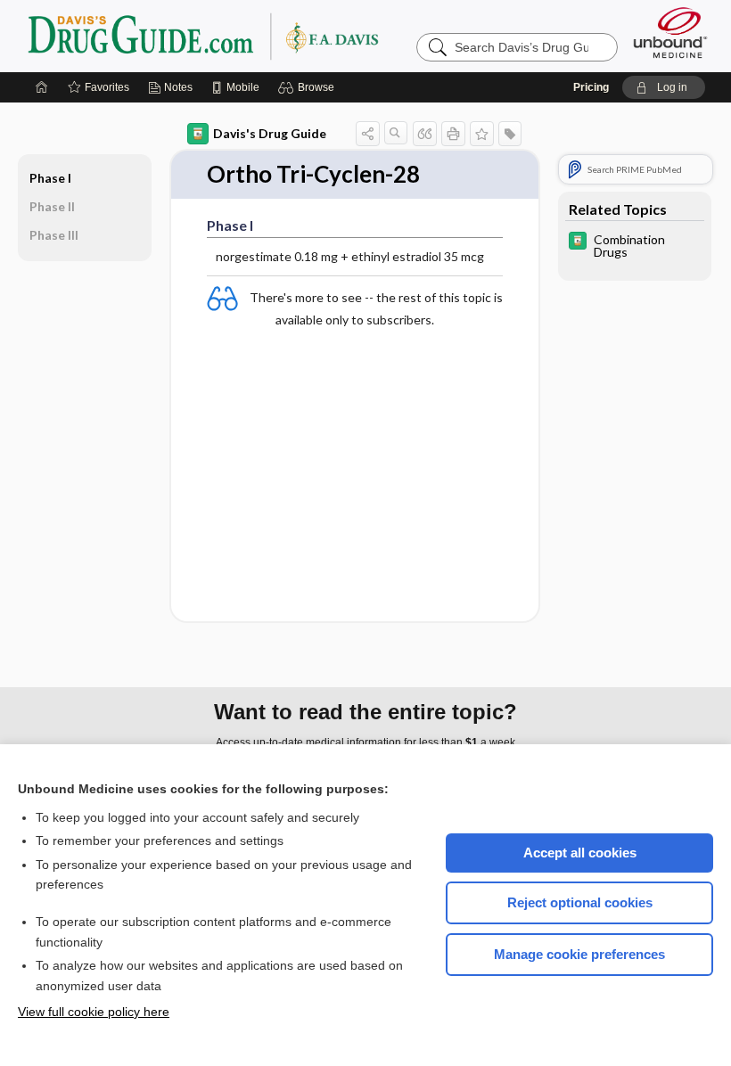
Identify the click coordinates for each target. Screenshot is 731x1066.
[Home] (42, 87)
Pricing (591, 87)
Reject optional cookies (580, 902)
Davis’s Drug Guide (249, 35)
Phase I (50, 177)
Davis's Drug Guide (269, 133)
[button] (309, 87)
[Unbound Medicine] (670, 32)
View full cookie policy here (93, 1011)
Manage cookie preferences (579, 954)
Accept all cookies (580, 852)
